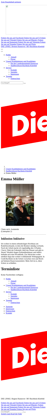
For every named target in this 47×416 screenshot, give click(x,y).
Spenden (14, 72)
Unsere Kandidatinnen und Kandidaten (21, 61)
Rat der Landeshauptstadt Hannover (24, 63)
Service (8, 68)
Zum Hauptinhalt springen (11, 2)
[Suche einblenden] (2, 49)
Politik (8, 55)
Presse (13, 59)
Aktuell (13, 57)
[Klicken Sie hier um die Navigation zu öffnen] (2, 51)
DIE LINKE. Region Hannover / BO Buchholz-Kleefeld (22, 46)
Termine (9, 76)
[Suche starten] (25, 83)
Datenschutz (15, 79)
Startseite (9, 307)
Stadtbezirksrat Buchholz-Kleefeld (24, 66)
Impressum (15, 74)
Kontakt (14, 70)
